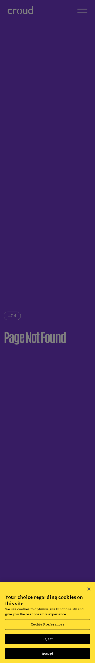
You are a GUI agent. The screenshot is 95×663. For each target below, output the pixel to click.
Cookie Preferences (47, 624)
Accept (47, 653)
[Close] (88, 589)
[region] (47, 622)
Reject (47, 639)
